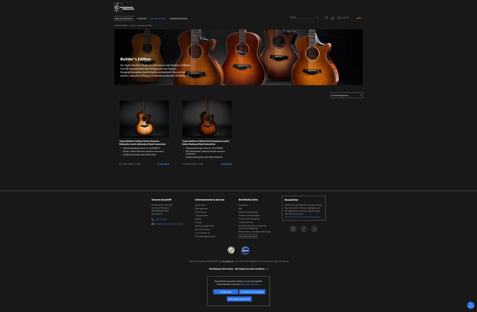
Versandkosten (201, 215)
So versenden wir (202, 233)
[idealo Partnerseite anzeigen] (245, 250)
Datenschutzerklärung (248, 212)
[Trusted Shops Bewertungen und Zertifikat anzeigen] (232, 250)
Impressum (243, 205)
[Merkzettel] (326, 17)
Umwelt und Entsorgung (248, 218)
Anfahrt (198, 219)
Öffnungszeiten (201, 208)
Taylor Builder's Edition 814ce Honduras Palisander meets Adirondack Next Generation (142, 142)
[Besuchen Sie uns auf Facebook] (304, 231)
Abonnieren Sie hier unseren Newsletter (303, 217)
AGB (240, 208)
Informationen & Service (209, 199)
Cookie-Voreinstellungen (249, 215)
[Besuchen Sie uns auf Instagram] (293, 231)
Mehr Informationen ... (250, 284)
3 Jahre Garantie (245, 222)
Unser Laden (200, 205)
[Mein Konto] (333, 17)
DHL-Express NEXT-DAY (204, 226)
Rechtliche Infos (248, 199)
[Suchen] (318, 17)
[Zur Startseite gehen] (124, 7)
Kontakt (198, 222)
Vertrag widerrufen (248, 236)
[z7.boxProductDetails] (144, 119)
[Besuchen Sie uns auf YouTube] (314, 231)
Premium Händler (202, 229)
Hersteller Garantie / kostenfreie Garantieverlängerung (252, 226)
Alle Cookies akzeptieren (239, 299)
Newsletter (291, 199)
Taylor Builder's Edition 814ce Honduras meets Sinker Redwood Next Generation (205, 142)
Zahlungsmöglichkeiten (205, 236)
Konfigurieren (226, 292)
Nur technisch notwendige (252, 292)
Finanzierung (200, 212)
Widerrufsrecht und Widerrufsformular (254, 231)
